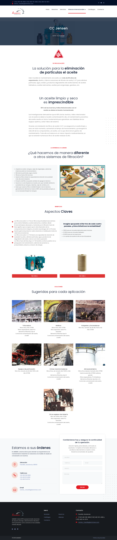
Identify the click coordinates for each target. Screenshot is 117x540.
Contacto (47, 520)
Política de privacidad (99, 538)
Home (54, 36)
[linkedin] (17, 529)
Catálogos (47, 517)
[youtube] (15, 529)
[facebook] (12, 529)
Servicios (46, 514)
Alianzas (61, 517)
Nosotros (61, 514)
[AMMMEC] (18, 11)
